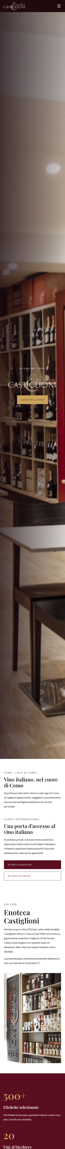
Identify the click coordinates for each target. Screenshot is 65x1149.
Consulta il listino (32, 400)
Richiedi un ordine (19, 876)
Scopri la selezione (20, 864)
